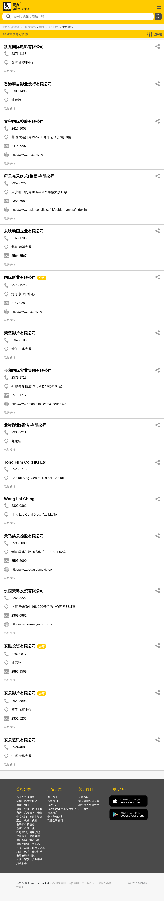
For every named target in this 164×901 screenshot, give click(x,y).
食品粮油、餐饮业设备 (29, 816)
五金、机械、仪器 (26, 820)
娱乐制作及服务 (49, 27)
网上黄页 (52, 797)
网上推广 (52, 812)
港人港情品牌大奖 (88, 801)
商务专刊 (52, 801)
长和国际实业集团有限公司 (28, 370)
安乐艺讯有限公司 (20, 740)
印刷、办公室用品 (26, 801)
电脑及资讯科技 (25, 855)
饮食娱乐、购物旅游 (23, 27)
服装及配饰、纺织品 (28, 843)
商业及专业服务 (25, 797)
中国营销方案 (55, 816)
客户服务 (83, 808)
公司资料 (83, 797)
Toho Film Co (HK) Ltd (25, 462)
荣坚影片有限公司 (20, 333)
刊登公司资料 (55, 820)
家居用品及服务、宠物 (29, 812)
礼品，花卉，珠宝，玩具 (30, 847)
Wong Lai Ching (19, 499)
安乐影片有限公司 (20, 693)
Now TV (52, 804)
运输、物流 (22, 804)
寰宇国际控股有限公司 (24, 121)
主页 (5, 27)
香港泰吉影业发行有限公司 (28, 84)
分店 (42, 277)
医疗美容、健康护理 (28, 832)
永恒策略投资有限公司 (24, 591)
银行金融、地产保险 (28, 840)
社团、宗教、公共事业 (29, 859)
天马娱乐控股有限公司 (24, 536)
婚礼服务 (21, 863)
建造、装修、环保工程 (29, 808)
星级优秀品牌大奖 (88, 804)
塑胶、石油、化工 (26, 828)
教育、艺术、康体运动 (29, 851)
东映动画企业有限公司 (24, 231)
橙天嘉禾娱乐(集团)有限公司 (29, 176)
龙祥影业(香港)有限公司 (25, 425)
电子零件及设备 (25, 824)
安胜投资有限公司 (20, 646)
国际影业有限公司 (20, 277)
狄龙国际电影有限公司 (24, 47)
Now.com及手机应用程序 (61, 808)
